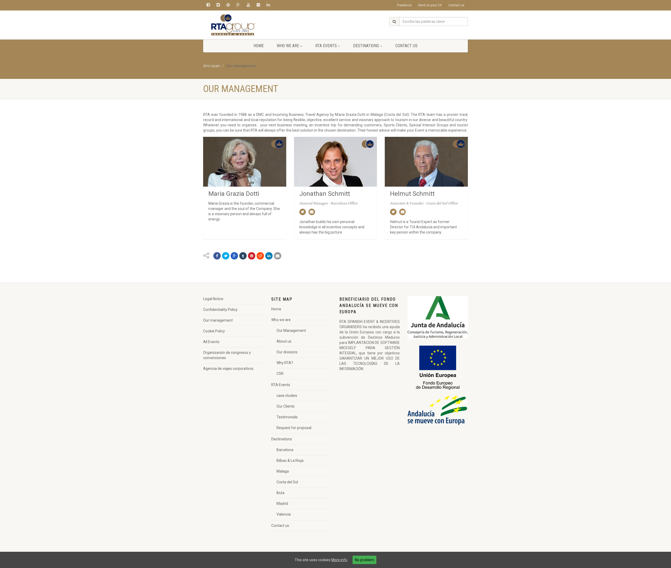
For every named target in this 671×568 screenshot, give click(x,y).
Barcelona (285, 450)
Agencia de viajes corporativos (228, 368)
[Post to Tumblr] (243, 255)
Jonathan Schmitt (324, 193)
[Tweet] (225, 255)
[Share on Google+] (234, 255)
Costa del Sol (287, 482)
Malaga (283, 471)
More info (339, 560)
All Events (211, 342)
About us (284, 341)
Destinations (366, 45)
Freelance (404, 5)
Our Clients (286, 406)
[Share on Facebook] (217, 255)
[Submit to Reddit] (260, 255)
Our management (218, 320)
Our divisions (287, 352)
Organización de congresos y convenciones (227, 355)
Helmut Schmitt (412, 193)
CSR (280, 373)
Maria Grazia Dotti (233, 193)
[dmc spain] (244, 25)
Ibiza (280, 493)
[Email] (277, 255)
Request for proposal (294, 428)
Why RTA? (285, 363)
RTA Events (326, 45)
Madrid (282, 503)
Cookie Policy (214, 331)
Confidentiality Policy (220, 309)
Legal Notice (213, 299)
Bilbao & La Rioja (290, 460)
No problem (364, 560)
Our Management (291, 330)
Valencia (284, 514)
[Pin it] (251, 255)
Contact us (456, 5)
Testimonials (287, 417)
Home (258, 45)
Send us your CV (430, 5)
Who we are (288, 45)
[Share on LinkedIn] (269, 255)
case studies (287, 395)
